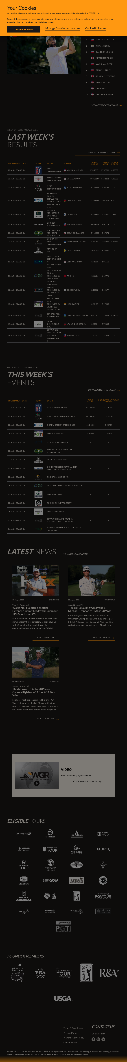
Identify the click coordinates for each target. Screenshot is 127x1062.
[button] (62, 29)
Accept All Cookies (24, 29)
